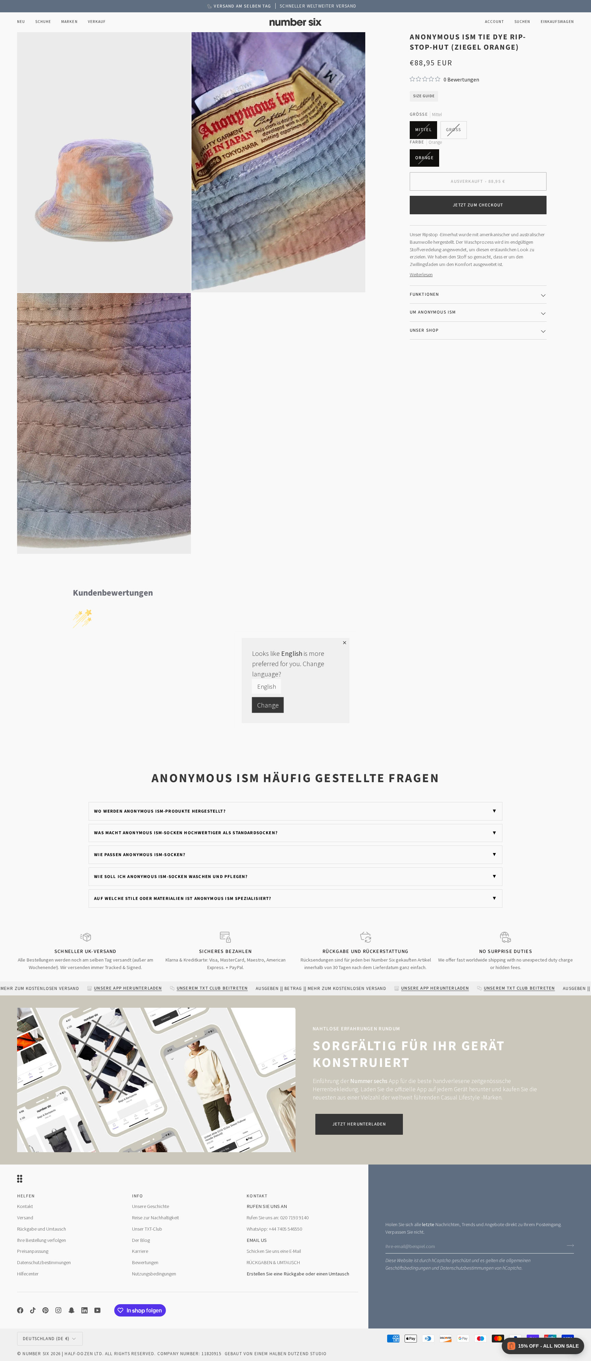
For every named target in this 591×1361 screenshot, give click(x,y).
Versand (25, 1217)
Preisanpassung (32, 1251)
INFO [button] (137, 1196)
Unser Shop (424, 330)
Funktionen (424, 294)
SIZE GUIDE (424, 96)
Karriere (140, 1251)
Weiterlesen (421, 274)
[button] (43, 22)
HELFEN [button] (26, 1196)
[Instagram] (58, 1310)
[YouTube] (97, 1310)
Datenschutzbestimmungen (467, 1268)
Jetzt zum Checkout (478, 205)
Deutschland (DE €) (46, 1338)
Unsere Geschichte (150, 1206)
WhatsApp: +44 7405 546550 (274, 1229)
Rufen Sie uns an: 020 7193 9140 (277, 1217)
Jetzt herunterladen (359, 1124)
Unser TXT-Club (147, 1229)
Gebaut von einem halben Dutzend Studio (276, 1354)
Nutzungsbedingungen (154, 1274)
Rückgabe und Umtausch (41, 1229)
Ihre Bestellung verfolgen (41, 1240)
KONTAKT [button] (257, 1196)
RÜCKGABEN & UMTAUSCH (273, 1262)
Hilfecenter (28, 1274)
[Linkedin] (84, 1310)
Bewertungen (145, 1262)
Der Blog (141, 1240)
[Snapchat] (71, 1310)
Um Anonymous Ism (433, 312)
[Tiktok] (33, 1310)
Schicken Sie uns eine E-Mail (274, 1251)
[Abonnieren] (568, 1245)
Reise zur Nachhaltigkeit (155, 1217)
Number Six (36, 1354)
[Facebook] (20, 1310)
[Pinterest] (45, 1310)
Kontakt (25, 1206)
